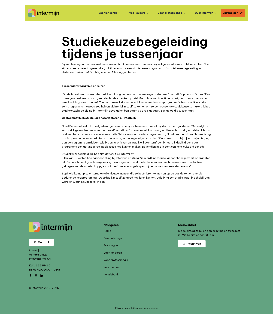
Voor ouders (111, 267)
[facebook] (30, 275)
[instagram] (36, 275)
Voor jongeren (112, 252)
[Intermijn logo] (43, 10)
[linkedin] (41, 275)
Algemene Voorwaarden (145, 308)
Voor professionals (115, 260)
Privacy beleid (122, 308)
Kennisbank (110, 274)
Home (107, 231)
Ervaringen (110, 245)
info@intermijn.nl (40, 258)
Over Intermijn (112, 238)
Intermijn (34, 250)
